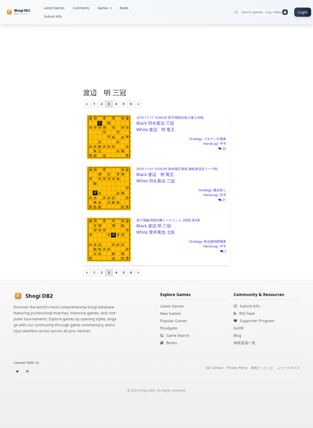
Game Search (177, 335)
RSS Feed (246, 313)
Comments (81, 8)
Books (124, 8)
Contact (217, 367)
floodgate (168, 328)
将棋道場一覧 (244, 342)
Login (303, 12)
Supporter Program (256, 320)
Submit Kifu (53, 16)
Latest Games (54, 8)
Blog (237, 335)
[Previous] (87, 104)
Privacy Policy (237, 367)
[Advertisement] (44, 93)
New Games (170, 313)
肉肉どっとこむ (262, 367)
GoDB (238, 328)
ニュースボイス (288, 367)
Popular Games (173, 320)
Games (103, 8)
